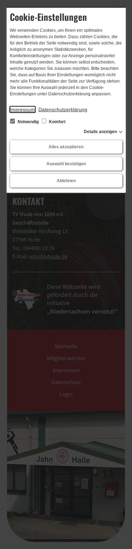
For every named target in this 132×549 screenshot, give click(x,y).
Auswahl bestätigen (66, 163)
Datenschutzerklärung (62, 109)
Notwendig (28, 121)
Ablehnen (66, 180)
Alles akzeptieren (66, 146)
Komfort (56, 121)
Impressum (22, 109)
